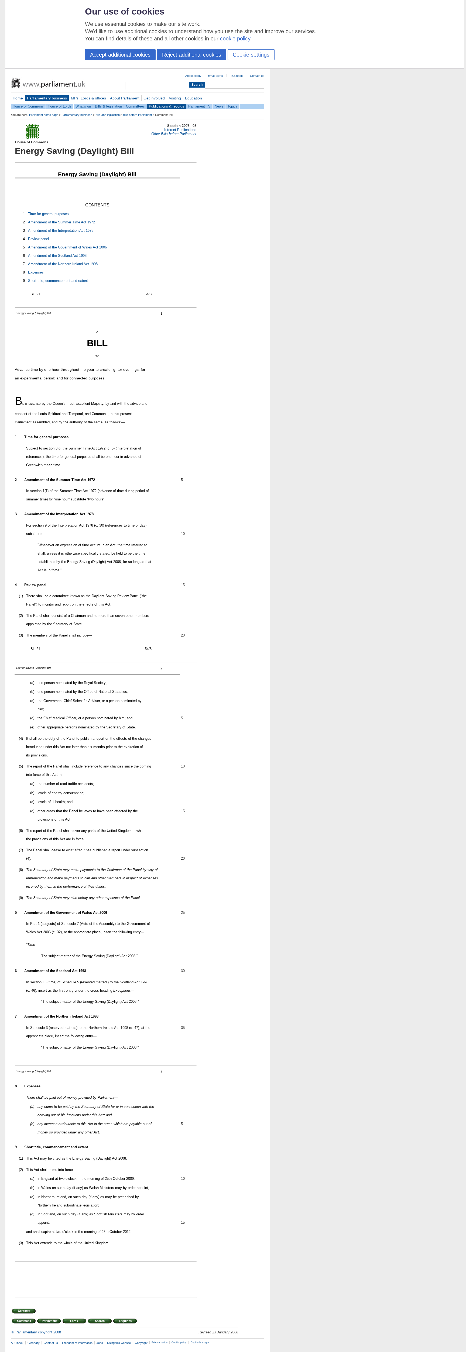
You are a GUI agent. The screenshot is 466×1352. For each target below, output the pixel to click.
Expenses (36, 272)
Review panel (38, 239)
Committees (135, 106)
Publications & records (166, 106)
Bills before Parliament (137, 114)
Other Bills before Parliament (173, 134)
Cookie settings (251, 55)
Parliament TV (199, 106)
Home (18, 98)
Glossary (34, 1342)
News (219, 106)
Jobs (100, 1342)
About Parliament (124, 98)
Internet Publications (180, 130)
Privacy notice (159, 1342)
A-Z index (17, 1342)
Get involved (154, 98)
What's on (83, 106)
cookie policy (235, 39)
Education (193, 98)
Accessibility (193, 75)
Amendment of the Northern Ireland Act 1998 (63, 264)
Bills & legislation (108, 106)
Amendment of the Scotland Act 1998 (57, 256)
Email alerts (215, 75)
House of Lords (59, 106)
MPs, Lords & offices (88, 98)
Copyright (141, 1342)
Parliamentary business (47, 98)
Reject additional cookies (191, 55)
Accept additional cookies (120, 55)
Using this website (119, 1342)
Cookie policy (179, 1342)
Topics (232, 106)
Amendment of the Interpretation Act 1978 (60, 231)
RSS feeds (236, 75)
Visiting (175, 98)
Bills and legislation (107, 114)
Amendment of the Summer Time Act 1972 (61, 222)
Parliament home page (43, 114)
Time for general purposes (48, 214)
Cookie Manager (200, 1342)
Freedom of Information (77, 1342)
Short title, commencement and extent (58, 281)
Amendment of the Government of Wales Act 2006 (67, 247)
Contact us (257, 75)
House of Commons (28, 106)
